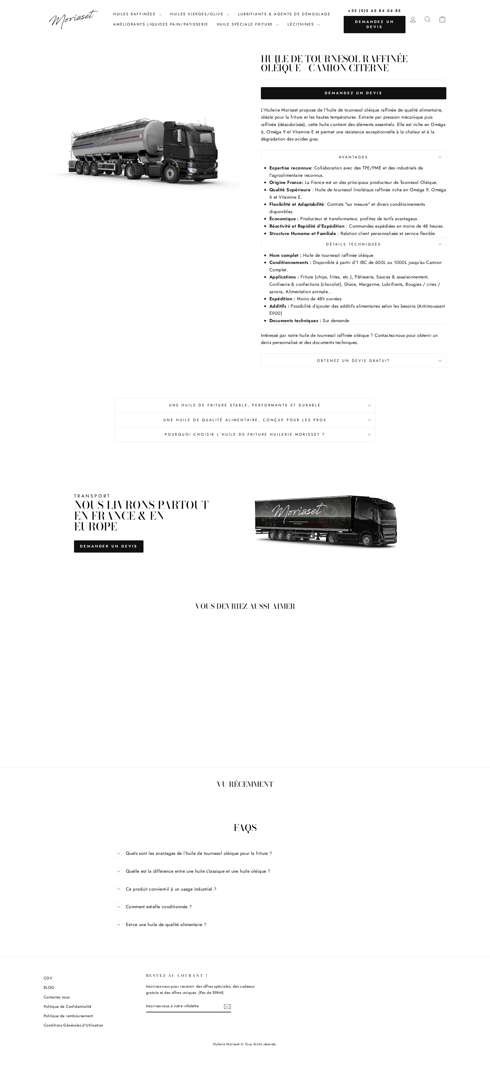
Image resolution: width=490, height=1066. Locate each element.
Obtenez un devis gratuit (353, 360)
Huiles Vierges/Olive (197, 14)
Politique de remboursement (68, 1016)
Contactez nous (57, 997)
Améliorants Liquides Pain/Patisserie (160, 24)
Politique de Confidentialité (67, 1006)
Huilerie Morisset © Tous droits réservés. (245, 1044)
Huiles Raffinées (135, 14)
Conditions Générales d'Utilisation (73, 1025)
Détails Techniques (353, 244)
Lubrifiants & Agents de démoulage (284, 14)
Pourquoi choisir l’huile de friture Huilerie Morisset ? (245, 434)
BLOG (49, 987)
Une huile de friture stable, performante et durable (245, 405)
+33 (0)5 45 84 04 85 (374, 10)
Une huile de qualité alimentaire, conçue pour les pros (244, 420)
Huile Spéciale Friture (246, 24)
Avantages (353, 157)
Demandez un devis (374, 24)
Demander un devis (109, 546)
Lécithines (302, 24)
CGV (48, 978)
